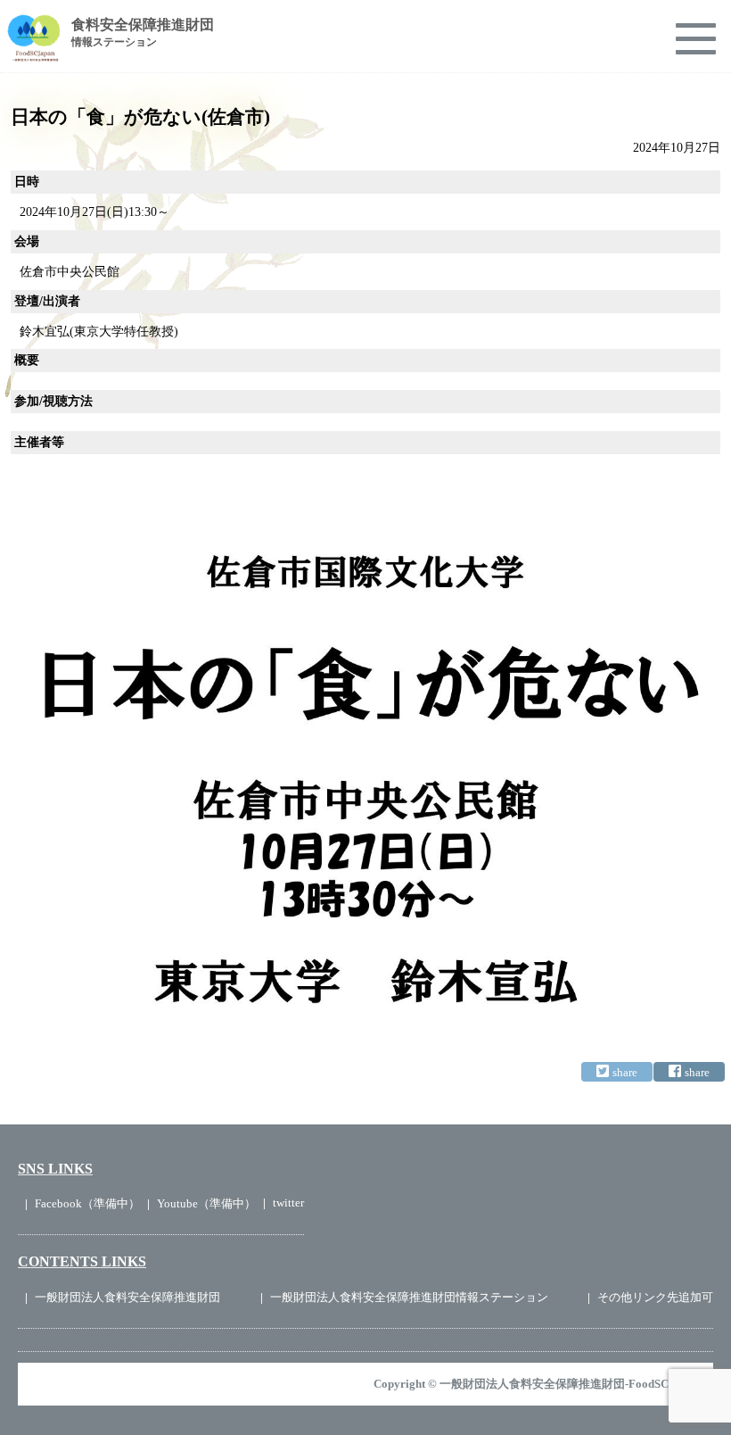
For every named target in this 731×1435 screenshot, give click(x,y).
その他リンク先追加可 (655, 1297)
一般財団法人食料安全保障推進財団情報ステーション (409, 1297)
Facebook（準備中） (87, 1203)
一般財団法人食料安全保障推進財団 (127, 1297)
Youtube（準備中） (206, 1203)
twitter (288, 1202)
